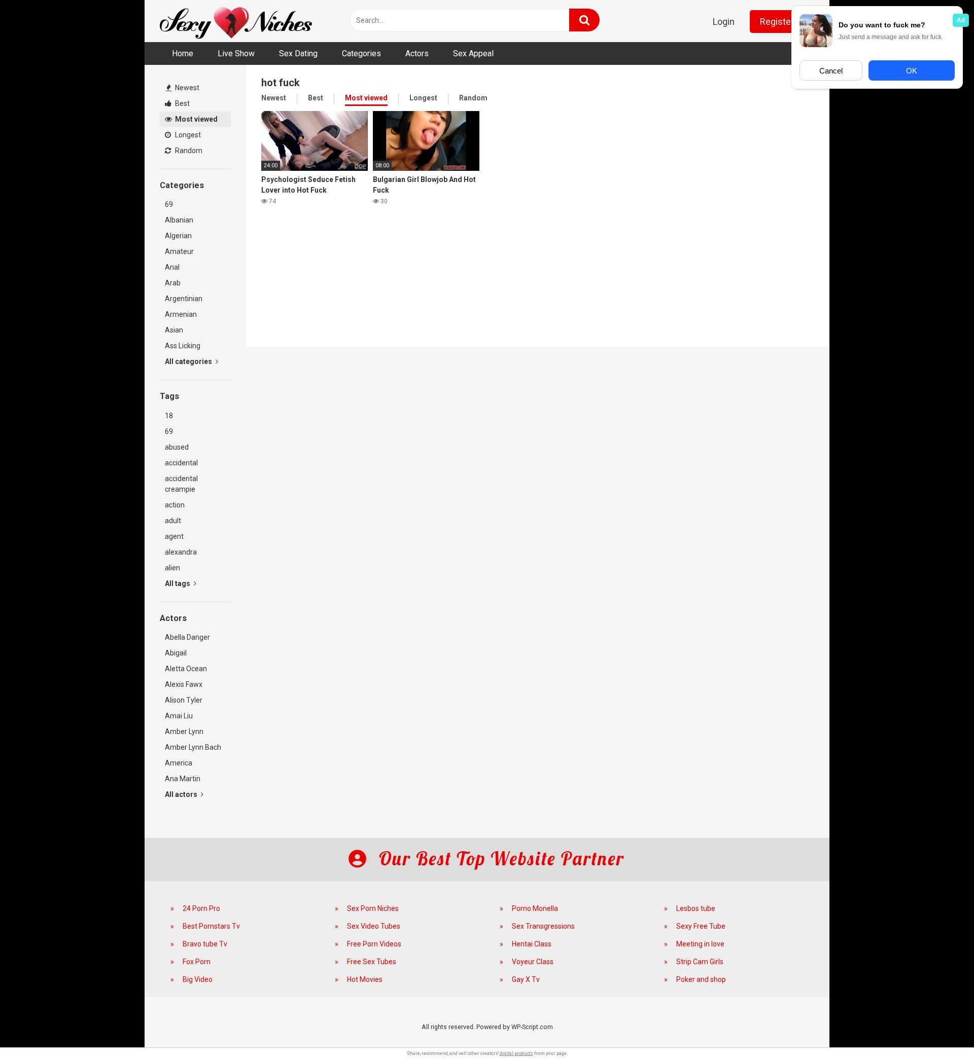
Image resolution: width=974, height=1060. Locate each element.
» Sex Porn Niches (367, 908)
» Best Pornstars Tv (205, 926)
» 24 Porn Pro (195, 908)
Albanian (179, 220)
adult (173, 521)
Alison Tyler (183, 700)
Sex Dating (298, 53)
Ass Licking (182, 346)
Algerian (178, 236)
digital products (516, 1053)
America (178, 763)
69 (169, 204)
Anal (172, 267)
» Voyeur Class (526, 962)
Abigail (176, 653)
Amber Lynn (184, 731)
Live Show (236, 53)
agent (174, 536)
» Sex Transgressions (537, 926)
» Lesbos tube (689, 908)
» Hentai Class (525, 944)
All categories (189, 361)
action (175, 505)
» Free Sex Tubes (365, 962)
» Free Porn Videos (368, 944)
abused (177, 447)
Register (777, 21)
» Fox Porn (190, 962)
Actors (417, 53)
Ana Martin (182, 779)
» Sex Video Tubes (367, 926)
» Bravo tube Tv (198, 944)
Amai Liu (179, 716)
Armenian (181, 314)
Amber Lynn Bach (193, 747)
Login (724, 21)
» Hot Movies (358, 979)
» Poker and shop (695, 979)
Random (187, 151)
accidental (181, 463)
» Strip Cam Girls (693, 962)
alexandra (181, 552)
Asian (174, 330)
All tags (178, 583)
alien (172, 568)
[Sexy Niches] (236, 21)
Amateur (179, 251)
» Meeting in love (694, 944)
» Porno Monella (529, 908)
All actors (182, 794)
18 (169, 416)
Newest (186, 88)
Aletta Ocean (186, 669)
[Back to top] (940, 1029)
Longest (187, 135)
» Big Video (191, 979)
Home (182, 53)
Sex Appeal (473, 53)
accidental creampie (181, 483)
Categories (361, 53)
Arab (173, 283)
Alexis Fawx (183, 684)
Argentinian (183, 299)
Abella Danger (187, 637)
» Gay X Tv (520, 979)
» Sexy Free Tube (694, 926)
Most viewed (195, 119)
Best (181, 103)
